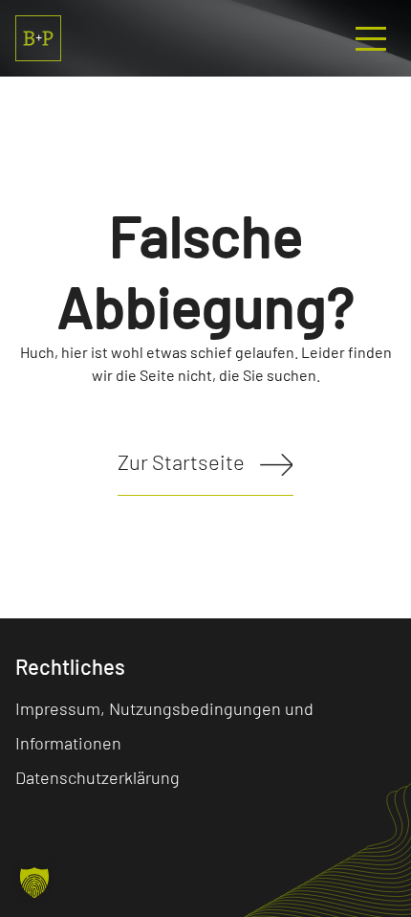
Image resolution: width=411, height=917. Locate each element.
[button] (34, 882)
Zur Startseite (181, 461)
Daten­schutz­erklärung (97, 777)
